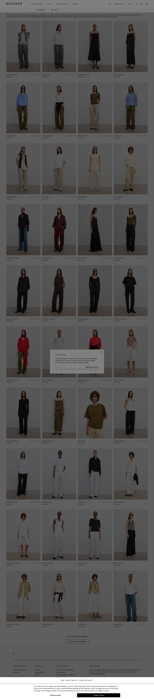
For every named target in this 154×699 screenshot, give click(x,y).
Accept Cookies (99, 695)
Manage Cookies (55, 695)
